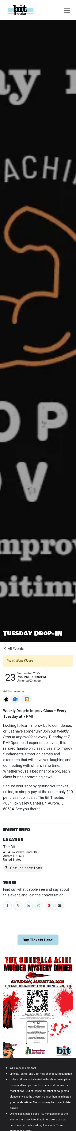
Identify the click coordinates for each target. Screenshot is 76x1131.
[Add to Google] (26, 699)
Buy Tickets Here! (38, 940)
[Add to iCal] (6, 699)
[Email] (59, 905)
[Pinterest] (49, 905)
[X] (18, 905)
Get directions (25, 867)
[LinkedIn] (28, 905)
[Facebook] (7, 905)
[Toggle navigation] (67, 10)
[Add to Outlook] (15, 699)
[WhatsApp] (38, 905)
